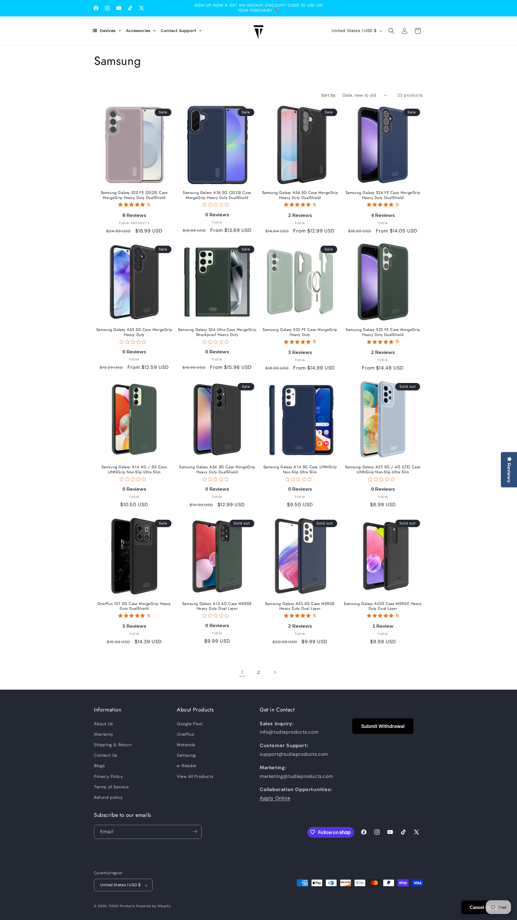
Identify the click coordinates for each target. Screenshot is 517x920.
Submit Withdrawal (383, 726)
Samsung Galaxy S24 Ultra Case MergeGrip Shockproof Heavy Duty (217, 332)
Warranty (103, 734)
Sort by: (329, 95)
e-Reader (187, 765)
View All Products (195, 776)
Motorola (186, 744)
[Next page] (274, 672)
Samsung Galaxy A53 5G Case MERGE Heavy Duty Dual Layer (300, 606)
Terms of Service (111, 786)
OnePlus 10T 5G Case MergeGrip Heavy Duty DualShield (134, 606)
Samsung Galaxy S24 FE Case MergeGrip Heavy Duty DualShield (383, 195)
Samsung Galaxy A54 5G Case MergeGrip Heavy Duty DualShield (217, 470)
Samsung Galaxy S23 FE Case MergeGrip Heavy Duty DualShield (383, 332)
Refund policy (108, 797)
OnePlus (185, 734)
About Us (103, 723)
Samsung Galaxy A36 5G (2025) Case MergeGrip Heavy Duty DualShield (217, 195)
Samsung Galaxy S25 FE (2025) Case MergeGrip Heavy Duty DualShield (134, 195)
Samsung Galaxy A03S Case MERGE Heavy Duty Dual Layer (383, 606)
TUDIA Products (122, 906)
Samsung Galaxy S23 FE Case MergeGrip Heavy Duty (300, 332)
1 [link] (242, 672)
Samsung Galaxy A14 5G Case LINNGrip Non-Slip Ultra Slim (300, 470)
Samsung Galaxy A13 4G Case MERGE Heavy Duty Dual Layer (217, 606)
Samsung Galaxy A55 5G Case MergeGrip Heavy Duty (134, 332)
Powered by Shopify (153, 906)
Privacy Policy (108, 776)
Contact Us (105, 755)
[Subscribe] (194, 832)
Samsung (186, 755)
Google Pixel (190, 723)
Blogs (99, 765)
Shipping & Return (113, 744)
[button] (391, 30)
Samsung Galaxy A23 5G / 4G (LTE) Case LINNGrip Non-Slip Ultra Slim (383, 470)
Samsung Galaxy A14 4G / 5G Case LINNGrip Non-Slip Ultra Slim (134, 470)
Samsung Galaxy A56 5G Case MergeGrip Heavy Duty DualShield (300, 195)
